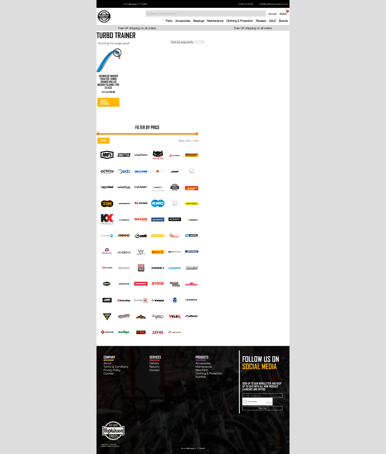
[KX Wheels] (107, 219)
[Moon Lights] (191, 219)
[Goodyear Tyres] (124, 186)
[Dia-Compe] (140, 170)
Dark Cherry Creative (127, 446)
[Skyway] (191, 267)
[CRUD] (107, 170)
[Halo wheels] (157, 186)
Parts (169, 20)
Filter (103, 140)
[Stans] (157, 283)
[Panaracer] (107, 251)
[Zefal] (157, 331)
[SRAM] (140, 283)
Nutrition (201, 376)
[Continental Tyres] (191, 154)
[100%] (107, 154)
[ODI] (140, 235)
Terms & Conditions (116, 366)
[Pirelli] (157, 251)
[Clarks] (174, 154)
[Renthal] (124, 267)
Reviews (261, 20)
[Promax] (174, 251)
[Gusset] (140, 186)
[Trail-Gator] (124, 315)
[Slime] (107, 283)
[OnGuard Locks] (157, 235)
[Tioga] (191, 299)
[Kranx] (174, 202)
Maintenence (215, 20)
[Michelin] (157, 219)
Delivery (154, 363)
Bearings (198, 20)
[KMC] (157, 202)
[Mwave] (107, 235)
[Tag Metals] (157, 299)
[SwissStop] (124, 299)
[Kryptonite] (191, 202)
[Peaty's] (140, 251)
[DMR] (174, 170)
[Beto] (124, 154)
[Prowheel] (191, 251)
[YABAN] (140, 331)
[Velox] (174, 315)
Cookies (109, 373)
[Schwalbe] (157, 267)
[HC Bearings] (174, 186)
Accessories (182, 20)
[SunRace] (191, 283)
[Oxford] (191, 235)
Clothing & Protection (239, 20)
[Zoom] (174, 331)
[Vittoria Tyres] (191, 315)
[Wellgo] (124, 331)
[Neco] (124, 235)
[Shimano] (174, 267)
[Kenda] (140, 202)
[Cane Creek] (140, 154)
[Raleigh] (107, 267)
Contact (154, 370)
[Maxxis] (140, 219)
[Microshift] (174, 219)
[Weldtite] (107, 331)
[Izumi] (107, 202)
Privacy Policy (112, 370)
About (107, 363)
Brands (283, 20)
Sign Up (262, 408)
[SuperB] (107, 299)
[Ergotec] (107, 186)
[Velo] (157, 315)
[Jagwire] (124, 202)
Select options (104, 102)
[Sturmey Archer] (174, 283)
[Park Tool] (124, 251)
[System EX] (140, 299)
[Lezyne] (124, 219)
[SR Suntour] (124, 283)
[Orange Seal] (174, 235)
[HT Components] (191, 186)
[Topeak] (107, 315)
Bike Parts (202, 370)
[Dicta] (157, 170)
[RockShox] (140, 267)
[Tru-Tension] (140, 315)
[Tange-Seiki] (174, 299)
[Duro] (191, 170)
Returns (154, 366)
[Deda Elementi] (124, 170)
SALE (272, 20)
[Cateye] (157, 154)
